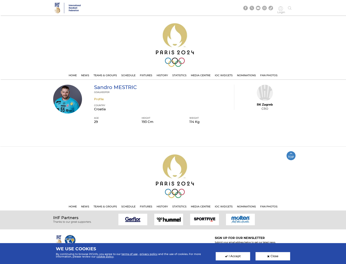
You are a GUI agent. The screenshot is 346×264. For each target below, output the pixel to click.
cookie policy (105, 256)
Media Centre (200, 75)
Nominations (246, 75)
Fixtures (146, 75)
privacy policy (149, 254)
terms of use (129, 254)
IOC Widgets (224, 75)
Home (73, 75)
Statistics (179, 75)
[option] (133, 219)
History (162, 75)
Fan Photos (269, 75)
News (85, 75)
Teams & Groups (105, 75)
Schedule (128, 75)
